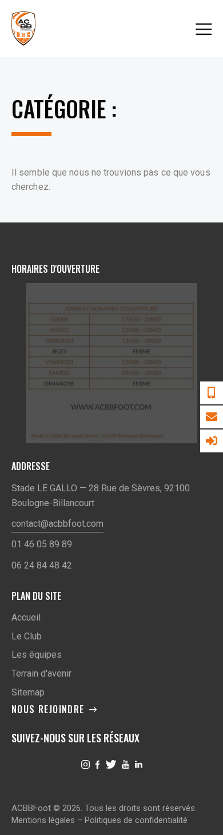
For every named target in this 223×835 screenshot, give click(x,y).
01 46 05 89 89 (41, 544)
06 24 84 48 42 (41, 565)
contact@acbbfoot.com (57, 523)
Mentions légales (43, 820)
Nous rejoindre (48, 709)
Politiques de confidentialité (136, 820)
